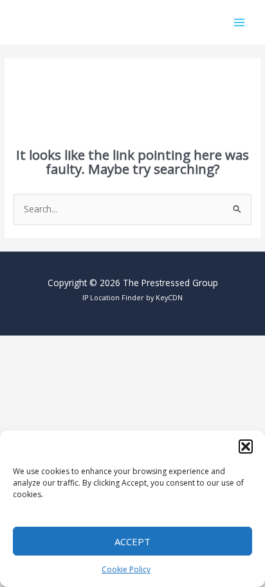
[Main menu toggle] (239, 22)
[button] (245, 446)
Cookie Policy (126, 569)
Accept (132, 541)
